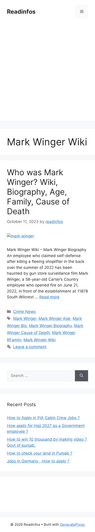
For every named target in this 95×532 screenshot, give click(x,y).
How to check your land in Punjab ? (39, 453)
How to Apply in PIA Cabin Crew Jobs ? (43, 417)
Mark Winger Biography (50, 325)
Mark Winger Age (54, 318)
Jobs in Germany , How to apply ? (38, 461)
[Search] (81, 375)
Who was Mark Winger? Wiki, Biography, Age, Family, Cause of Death (38, 191)
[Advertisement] (47, 73)
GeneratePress (72, 524)
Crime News (24, 311)
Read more (49, 297)
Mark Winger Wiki (40, 340)
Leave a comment (29, 346)
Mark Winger (24, 318)
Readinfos (21, 11)
